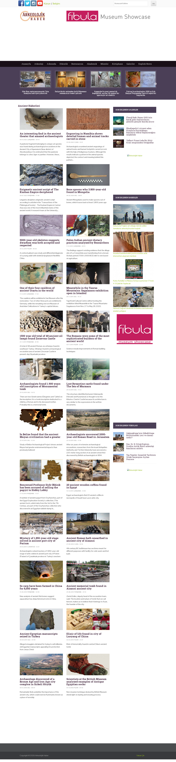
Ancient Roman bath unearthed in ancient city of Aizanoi (87, 539)
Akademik (92, 64)
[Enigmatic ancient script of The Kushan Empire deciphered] (41, 175)
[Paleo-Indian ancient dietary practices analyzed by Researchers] (88, 225)
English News (145, 64)
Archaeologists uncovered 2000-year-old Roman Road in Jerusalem (87, 435)
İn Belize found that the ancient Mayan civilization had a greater (40, 435)
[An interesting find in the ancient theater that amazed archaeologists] (41, 119)
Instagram (34, 3)
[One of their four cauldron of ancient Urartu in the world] (41, 273)
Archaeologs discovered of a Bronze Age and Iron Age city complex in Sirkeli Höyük (37, 681)
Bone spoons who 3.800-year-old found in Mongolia (86, 191)
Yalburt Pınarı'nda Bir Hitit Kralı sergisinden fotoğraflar (140, 141)
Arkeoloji (38, 64)
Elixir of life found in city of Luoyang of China (83, 635)
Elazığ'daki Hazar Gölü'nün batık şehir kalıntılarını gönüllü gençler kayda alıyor (140, 119)
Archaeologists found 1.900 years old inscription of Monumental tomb (40, 386)
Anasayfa (26, 64)
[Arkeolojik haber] (33, 15)
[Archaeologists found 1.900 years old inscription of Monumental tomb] (41, 369)
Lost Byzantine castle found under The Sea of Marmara (87, 385)
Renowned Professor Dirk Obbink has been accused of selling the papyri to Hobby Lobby (40, 487)
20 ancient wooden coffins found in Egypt (86, 486)
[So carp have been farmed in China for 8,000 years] (41, 571)
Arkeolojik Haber (41, 755)
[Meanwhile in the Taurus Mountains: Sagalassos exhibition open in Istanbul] (88, 273)
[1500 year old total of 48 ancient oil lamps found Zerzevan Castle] (41, 321)
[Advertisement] (88, 43)
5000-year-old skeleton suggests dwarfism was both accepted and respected (40, 242)
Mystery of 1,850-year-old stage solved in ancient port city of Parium (39, 540)
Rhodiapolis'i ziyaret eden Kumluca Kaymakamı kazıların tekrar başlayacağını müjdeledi (140, 131)
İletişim (56, 3)
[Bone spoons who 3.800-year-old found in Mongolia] (88, 175)
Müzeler (104, 64)
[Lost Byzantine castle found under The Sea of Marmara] (88, 369)
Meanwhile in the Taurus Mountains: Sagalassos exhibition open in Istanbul (87, 290)
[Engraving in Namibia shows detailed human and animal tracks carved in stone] (88, 119)
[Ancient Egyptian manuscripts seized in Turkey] (41, 619)
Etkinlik (64, 64)
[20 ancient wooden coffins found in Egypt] (88, 470)
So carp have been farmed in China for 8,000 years (41, 587)
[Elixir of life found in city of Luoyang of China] (88, 619)
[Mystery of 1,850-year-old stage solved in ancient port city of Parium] (41, 523)
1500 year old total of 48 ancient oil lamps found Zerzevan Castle (41, 337)
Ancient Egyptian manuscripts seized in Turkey (39, 635)
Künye (47, 3)
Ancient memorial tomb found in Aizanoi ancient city (86, 587)
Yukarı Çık (140, 755)
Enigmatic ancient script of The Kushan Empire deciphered (39, 191)
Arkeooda (51, 64)
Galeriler (130, 64)
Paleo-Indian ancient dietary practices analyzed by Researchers (87, 241)
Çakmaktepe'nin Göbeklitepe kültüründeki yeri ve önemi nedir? (140, 435)
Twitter (27, 3)
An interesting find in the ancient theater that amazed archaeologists (41, 135)
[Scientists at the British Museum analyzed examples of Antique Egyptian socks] (88, 664)
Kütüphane (117, 64)
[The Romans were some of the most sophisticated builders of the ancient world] (88, 321)
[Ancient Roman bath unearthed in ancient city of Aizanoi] (88, 523)
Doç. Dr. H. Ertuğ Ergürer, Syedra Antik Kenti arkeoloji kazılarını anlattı (140, 446)
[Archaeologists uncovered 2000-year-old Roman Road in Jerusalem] (88, 420)
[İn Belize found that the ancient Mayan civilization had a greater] (41, 420)
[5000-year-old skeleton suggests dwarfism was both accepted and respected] (41, 225)
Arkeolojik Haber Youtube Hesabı (40, 3)
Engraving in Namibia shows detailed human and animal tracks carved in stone (87, 136)
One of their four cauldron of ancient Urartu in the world (37, 289)
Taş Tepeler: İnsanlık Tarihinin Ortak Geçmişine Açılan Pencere (141, 457)
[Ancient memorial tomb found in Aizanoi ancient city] (88, 571)
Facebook (21, 3)
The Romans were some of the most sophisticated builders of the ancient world (87, 338)
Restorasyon (77, 64)
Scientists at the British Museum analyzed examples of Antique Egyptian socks (86, 681)
